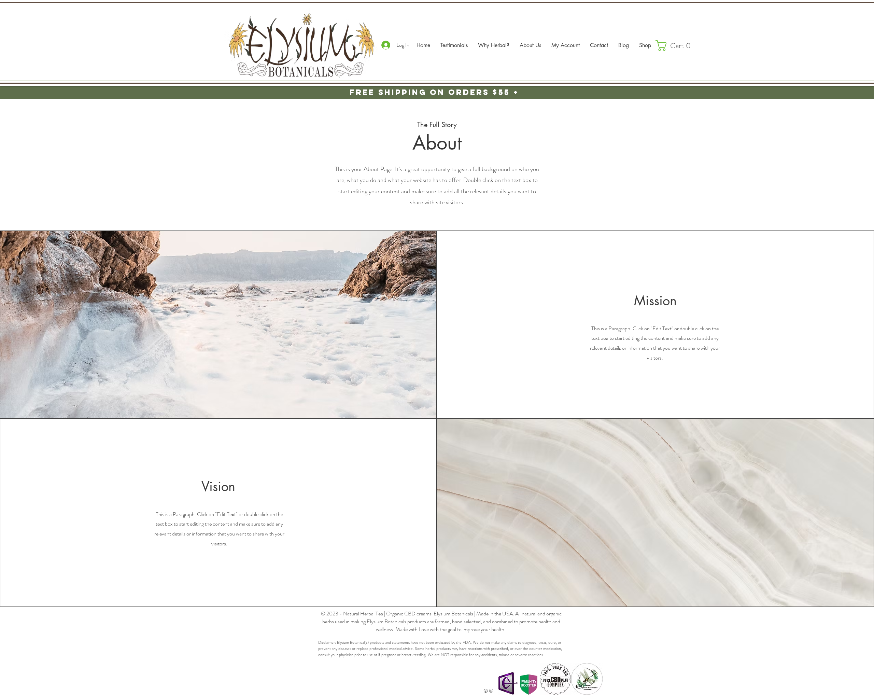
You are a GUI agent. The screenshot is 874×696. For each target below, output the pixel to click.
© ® (488, 691)
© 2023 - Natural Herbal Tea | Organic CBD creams (377, 613)
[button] (676, 45)
